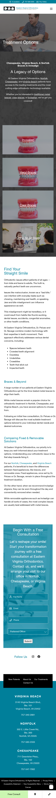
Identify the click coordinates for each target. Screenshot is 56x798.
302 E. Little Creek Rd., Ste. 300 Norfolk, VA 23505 (28, 732)
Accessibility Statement (12, 784)
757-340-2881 (28, 715)
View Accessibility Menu (32, 784)
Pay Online (42, 2)
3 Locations (15, 2)
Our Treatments (41, 679)
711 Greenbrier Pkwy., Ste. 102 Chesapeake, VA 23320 (28, 759)
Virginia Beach (30, 81)
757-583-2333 (29, 2)
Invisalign (32, 97)
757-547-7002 (28, 769)
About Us (27, 679)
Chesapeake (11, 81)
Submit (28, 641)
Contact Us (28, 683)
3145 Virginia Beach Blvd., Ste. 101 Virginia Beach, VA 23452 (28, 705)
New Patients (14, 679)
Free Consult (14, 794)
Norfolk (43, 78)
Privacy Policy (48, 781)
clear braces (18, 97)
